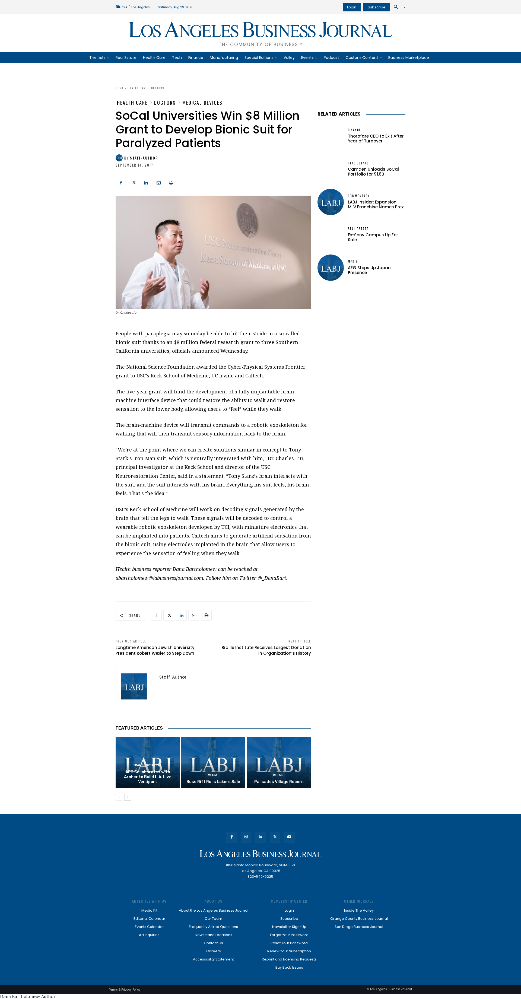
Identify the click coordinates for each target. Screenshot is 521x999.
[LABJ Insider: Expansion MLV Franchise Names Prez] (330, 202)
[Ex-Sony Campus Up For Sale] (330, 235)
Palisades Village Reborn (279, 781)
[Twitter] (133, 182)
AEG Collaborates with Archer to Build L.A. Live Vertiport (147, 776)
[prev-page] (119, 797)
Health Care (137, 88)
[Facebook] (121, 182)
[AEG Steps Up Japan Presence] (330, 267)
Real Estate (358, 163)
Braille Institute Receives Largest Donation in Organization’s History (266, 650)
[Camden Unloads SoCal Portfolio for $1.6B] (330, 169)
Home (120, 88)
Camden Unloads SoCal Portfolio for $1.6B (373, 171)
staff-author (144, 158)
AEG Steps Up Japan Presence (369, 270)
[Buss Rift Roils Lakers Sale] (213, 762)
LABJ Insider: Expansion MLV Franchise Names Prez (376, 204)
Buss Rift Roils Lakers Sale (213, 781)
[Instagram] (246, 837)
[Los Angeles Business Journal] (260, 853)
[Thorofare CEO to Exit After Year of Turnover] (330, 136)
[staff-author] (120, 157)
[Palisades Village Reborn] (279, 762)
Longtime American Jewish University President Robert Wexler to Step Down (155, 650)
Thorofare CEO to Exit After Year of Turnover (376, 138)
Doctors (157, 88)
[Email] (158, 182)
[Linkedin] (146, 182)
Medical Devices (202, 102)
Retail (278, 775)
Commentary (359, 196)
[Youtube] (289, 837)
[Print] (171, 182)
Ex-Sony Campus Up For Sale (373, 237)
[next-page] (127, 797)
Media (212, 775)
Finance (354, 130)
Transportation (147, 765)
